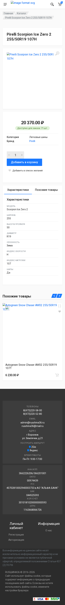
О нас (48, 530)
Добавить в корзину (24, 162)
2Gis (33, 446)
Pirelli (32, 141)
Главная (8, 13)
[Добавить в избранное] (59, 311)
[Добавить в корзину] (57, 375)
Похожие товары (46, 189)
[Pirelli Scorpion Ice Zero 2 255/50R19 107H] (32, 78)
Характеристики (18, 189)
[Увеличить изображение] (59, 306)
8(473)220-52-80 (32, 413)
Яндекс (33, 450)
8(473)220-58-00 (32, 410)
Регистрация (16, 534)
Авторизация (16, 539)
